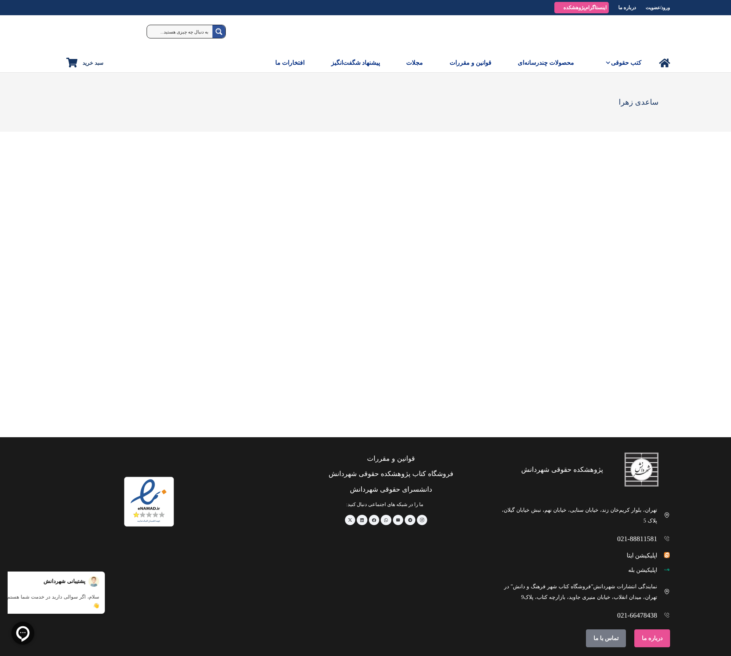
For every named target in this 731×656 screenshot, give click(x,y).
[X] (350, 520)
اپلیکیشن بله (642, 570)
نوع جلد (594, 183)
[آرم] (652, 34)
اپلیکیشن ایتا (642, 555)
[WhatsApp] (386, 520)
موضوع (652, 183)
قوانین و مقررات (471, 62)
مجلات (414, 62)
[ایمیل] (398, 520)
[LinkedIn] (362, 520)
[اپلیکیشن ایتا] (663, 555)
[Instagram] (422, 520)
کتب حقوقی (626, 62)
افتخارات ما (290, 62)
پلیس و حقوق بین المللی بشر (629, 407)
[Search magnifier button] (218, 31)
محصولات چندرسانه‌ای (546, 62)
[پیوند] (664, 62)
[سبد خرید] (72, 62)
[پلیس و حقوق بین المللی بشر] (607, 329)
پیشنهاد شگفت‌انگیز (355, 62)
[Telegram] (410, 520)
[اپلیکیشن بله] (663, 569)
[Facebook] (374, 520)
